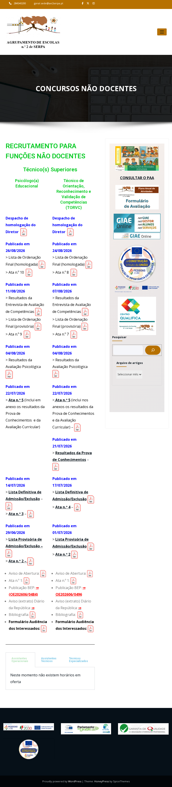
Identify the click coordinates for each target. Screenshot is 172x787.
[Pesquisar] (153, 350)
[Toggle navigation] (162, 31)
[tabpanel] (50, 678)
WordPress (74, 781)
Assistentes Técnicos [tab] (48, 660)
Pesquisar (119, 337)
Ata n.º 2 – (18, 561)
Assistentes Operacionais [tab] (19, 660)
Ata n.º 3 (16, 513)
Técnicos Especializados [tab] (78, 660)
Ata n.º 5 (16, 400)
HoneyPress (101, 781)
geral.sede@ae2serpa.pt (48, 3)
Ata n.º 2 (62, 554)
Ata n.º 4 (62, 507)
